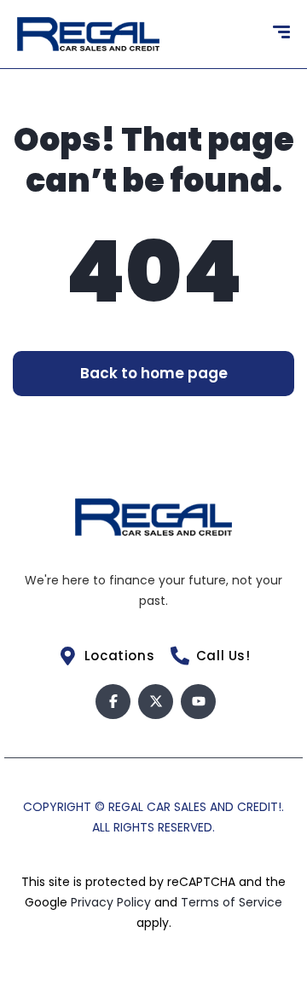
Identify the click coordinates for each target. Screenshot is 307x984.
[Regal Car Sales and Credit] (88, 34)
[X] (155, 701)
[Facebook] (113, 701)
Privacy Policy (112, 902)
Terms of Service (231, 902)
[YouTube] (198, 701)
